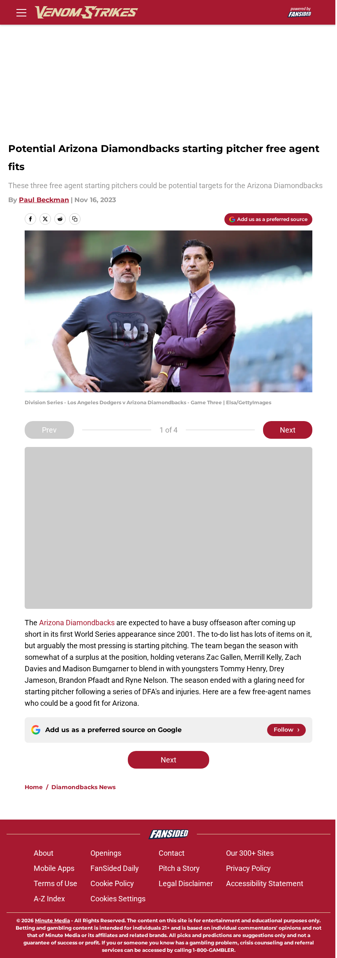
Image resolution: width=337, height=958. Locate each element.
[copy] (75, 219)
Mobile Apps (54, 868)
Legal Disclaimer (186, 883)
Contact (172, 853)
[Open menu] (21, 12)
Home (34, 787)
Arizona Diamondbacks (77, 622)
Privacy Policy (248, 868)
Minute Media (52, 920)
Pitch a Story (179, 868)
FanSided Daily (114, 868)
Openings (105, 853)
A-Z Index (49, 898)
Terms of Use (55, 883)
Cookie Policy (112, 883)
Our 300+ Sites (250, 853)
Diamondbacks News (83, 787)
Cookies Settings (117, 898)
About (43, 853)
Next (287, 430)
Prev (49, 430)
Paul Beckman (44, 200)
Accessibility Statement (264, 883)
